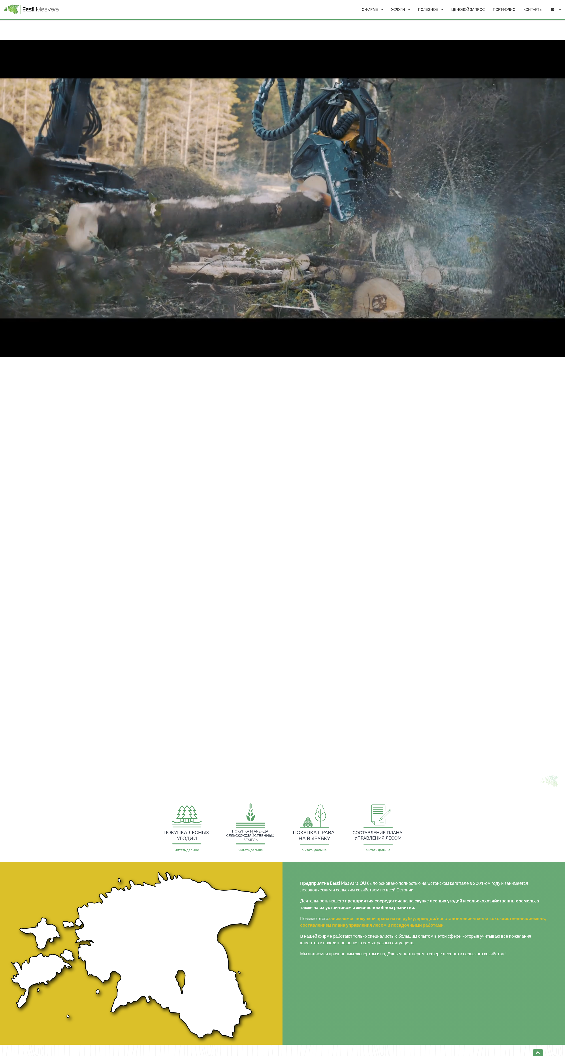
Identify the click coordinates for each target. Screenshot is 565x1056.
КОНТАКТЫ (533, 9)
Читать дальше (187, 850)
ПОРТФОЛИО (504, 9)
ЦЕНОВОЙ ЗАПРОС (468, 9)
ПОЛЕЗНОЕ (428, 9)
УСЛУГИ (398, 9)
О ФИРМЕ (370, 9)
